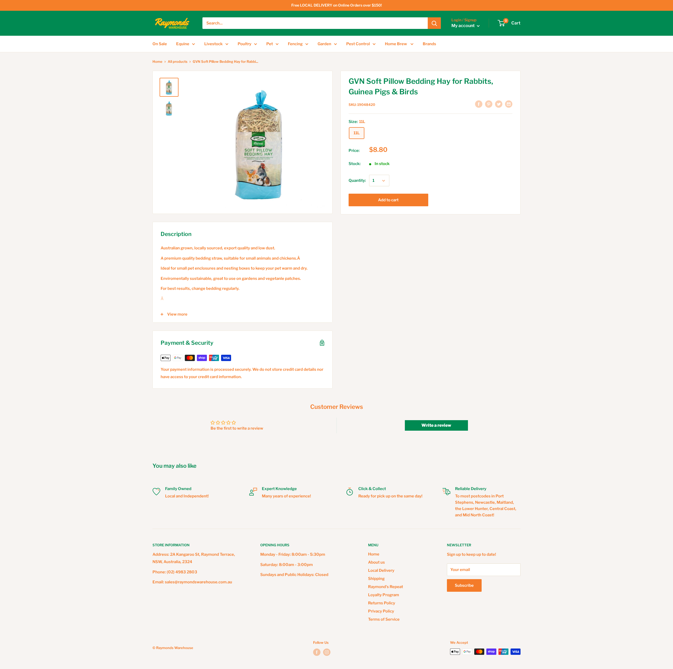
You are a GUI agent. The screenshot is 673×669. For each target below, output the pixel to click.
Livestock (213, 44)
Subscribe (464, 585)
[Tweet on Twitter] (498, 104)
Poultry (244, 44)
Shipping (376, 578)
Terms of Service (384, 619)
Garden (324, 44)
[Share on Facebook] (478, 104)
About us (376, 562)
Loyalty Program (383, 595)
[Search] (434, 23)
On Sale (159, 44)
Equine (182, 44)
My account (463, 25)
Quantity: (357, 180)
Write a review (436, 425)
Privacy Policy (381, 611)
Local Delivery (381, 570)
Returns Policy (381, 603)
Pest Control (358, 44)
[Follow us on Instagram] (326, 652)
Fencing (295, 44)
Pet (269, 44)
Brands (429, 44)
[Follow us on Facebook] (316, 652)
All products (177, 61)
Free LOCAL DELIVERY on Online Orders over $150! (336, 5)
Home (157, 61)
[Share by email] (508, 104)
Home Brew (396, 44)
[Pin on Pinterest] (488, 104)
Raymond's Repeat (385, 586)
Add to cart (388, 200)
